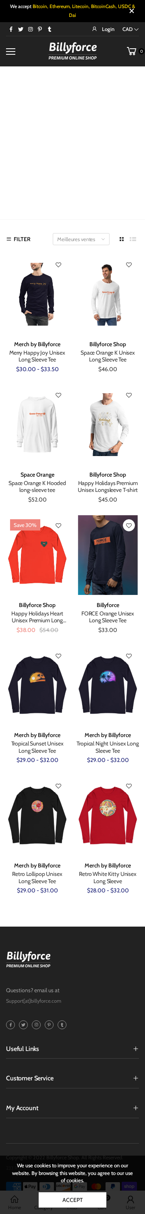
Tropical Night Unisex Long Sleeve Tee (108, 747)
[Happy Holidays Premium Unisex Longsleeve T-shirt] (108, 424)
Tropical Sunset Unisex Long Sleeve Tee (37, 747)
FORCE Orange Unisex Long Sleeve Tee (107, 617)
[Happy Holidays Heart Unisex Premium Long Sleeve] (37, 555)
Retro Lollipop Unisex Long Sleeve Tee (37, 877)
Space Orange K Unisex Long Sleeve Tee (108, 356)
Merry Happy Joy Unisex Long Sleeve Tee (37, 356)
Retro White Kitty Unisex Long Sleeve (108, 877)
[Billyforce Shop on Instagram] (30, 29)
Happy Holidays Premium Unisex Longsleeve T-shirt (108, 486)
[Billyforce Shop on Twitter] (20, 29)
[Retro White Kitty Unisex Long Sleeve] (108, 815)
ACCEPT (72, 1200)
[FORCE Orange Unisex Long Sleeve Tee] (108, 555)
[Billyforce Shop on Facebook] (11, 29)
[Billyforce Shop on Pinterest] (40, 29)
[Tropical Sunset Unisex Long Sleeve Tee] (37, 685)
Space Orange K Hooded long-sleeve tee (37, 486)
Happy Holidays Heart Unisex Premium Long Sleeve (37, 620)
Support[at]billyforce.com (33, 1001)
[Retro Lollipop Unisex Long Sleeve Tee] (37, 815)
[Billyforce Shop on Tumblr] (49, 29)
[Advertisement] (72, 142)
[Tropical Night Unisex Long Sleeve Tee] (108, 685)
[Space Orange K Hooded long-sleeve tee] (37, 424)
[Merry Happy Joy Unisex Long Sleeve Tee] (37, 294)
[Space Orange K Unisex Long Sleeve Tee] (108, 294)
